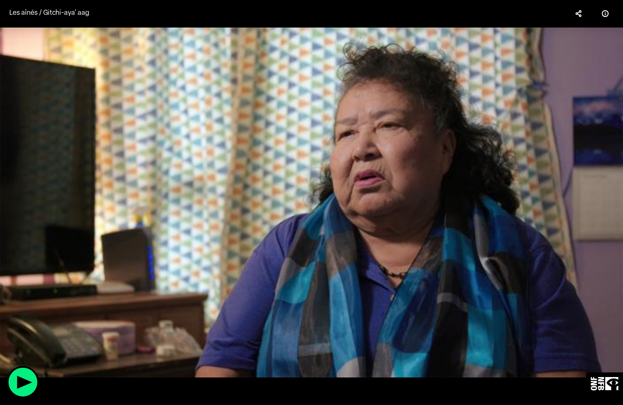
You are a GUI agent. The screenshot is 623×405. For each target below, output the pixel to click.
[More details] (605, 13)
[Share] (578, 13)
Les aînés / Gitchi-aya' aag (49, 12)
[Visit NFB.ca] (604, 384)
